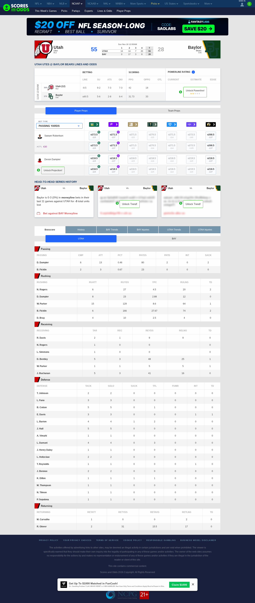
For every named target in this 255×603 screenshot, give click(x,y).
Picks (64, 11)
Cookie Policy (132, 540)
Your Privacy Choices (77, 540)
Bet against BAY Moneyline (60, 213)
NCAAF (76, 3)
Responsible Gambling (161, 540)
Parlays (76, 11)
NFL (37, 3)
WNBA (119, 3)
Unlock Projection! (53, 170)
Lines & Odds (104, 11)
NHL (105, 3)
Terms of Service (107, 540)
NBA (49, 3)
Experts (89, 11)
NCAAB (92, 3)
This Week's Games (46, 11)
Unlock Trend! (129, 204)
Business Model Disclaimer (198, 540)
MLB (61, 3)
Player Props (124, 11)
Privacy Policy (49, 540)
